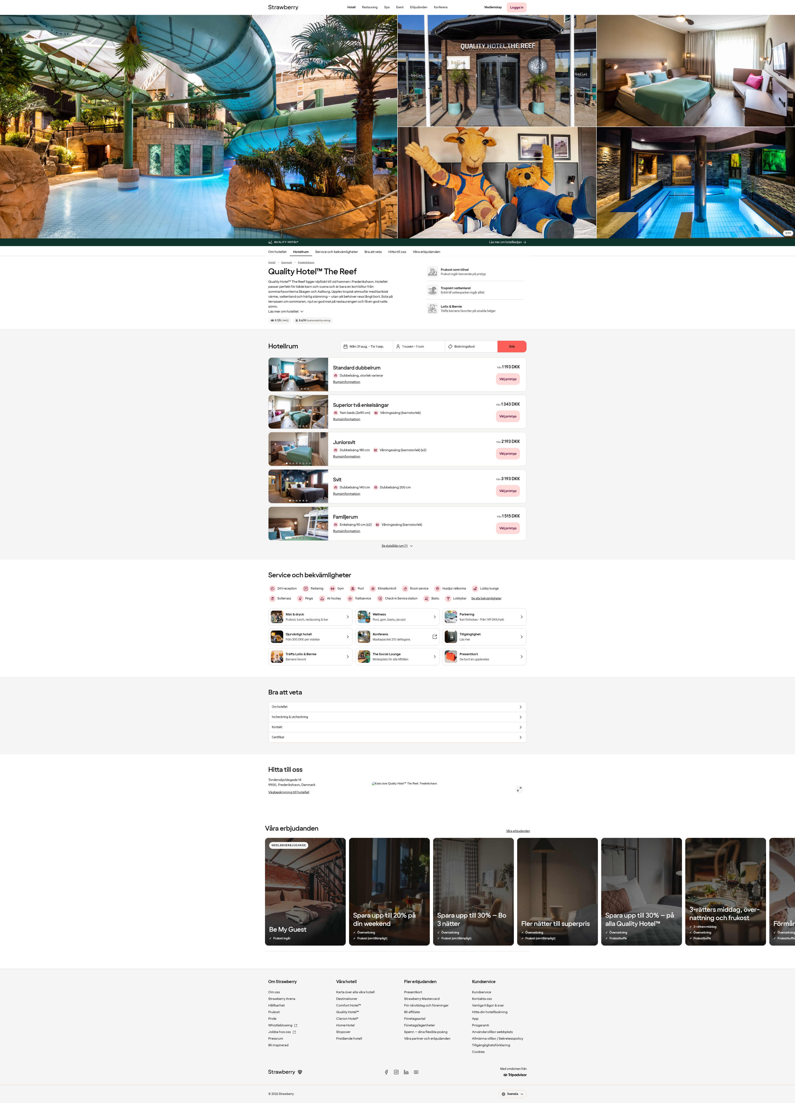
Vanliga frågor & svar (488, 1005)
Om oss (274, 992)
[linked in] (406, 1072)
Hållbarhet (276, 1005)
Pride (272, 1018)
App (475, 1018)
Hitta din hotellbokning (489, 1012)
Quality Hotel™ (347, 1012)
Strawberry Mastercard (422, 999)
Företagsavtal (414, 1018)
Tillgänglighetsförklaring (491, 1045)
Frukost (274, 1012)
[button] (298, 374)
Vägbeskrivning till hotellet (288, 792)
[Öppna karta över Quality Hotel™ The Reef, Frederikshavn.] (519, 789)
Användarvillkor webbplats (492, 1032)
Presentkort (413, 992)
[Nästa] (322, 374)
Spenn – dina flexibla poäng (425, 1032)
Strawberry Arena (281, 999)
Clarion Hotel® (347, 1018)
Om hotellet (277, 252)
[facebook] (386, 1072)
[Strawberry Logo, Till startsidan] (283, 7)
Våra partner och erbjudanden (427, 1038)
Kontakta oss (482, 999)
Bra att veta (373, 252)
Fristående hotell (349, 1038)
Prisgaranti (480, 1025)
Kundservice (481, 992)
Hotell (271, 262)
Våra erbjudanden (426, 252)
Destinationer (346, 999)
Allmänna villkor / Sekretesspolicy (497, 1038)
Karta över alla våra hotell (355, 992)
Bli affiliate (412, 1012)
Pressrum (275, 1038)
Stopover (343, 1032)
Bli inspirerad (278, 1045)
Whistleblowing (280, 1025)
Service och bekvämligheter (336, 252)
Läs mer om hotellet (283, 311)
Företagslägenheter (419, 1025)
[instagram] (396, 1072)
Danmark (286, 262)
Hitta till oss (397, 252)
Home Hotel (345, 1025)
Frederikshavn (306, 262)
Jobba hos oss (279, 1032)
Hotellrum (301, 252)
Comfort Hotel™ (348, 1005)
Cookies (478, 1052)
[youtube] (416, 1072)
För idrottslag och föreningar (426, 1005)
